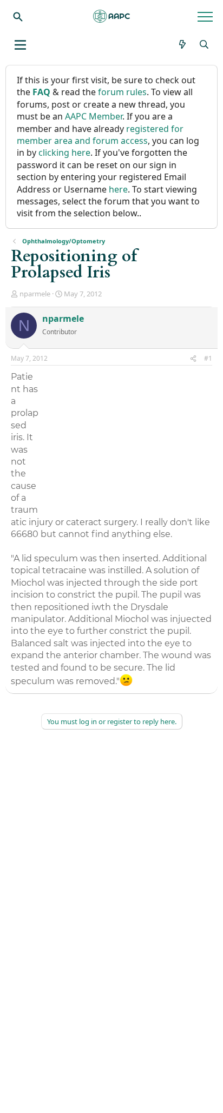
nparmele (34, 294)
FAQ (41, 92)
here (118, 189)
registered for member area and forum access (100, 135)
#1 (208, 358)
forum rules (122, 92)
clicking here (64, 152)
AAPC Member (93, 116)
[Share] (193, 359)
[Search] (17, 16)
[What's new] (183, 44)
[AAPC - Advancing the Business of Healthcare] (111, 16)
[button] (20, 45)
